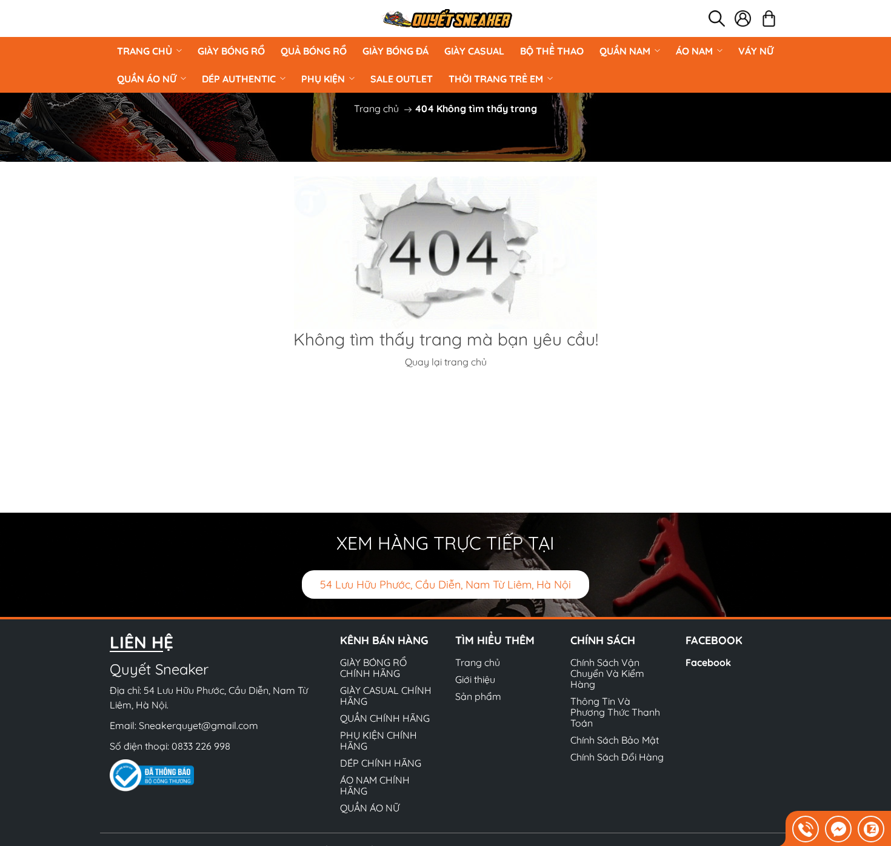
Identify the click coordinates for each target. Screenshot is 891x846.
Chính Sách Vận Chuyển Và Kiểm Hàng (607, 673)
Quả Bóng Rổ (314, 51)
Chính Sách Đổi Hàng (617, 757)
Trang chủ (144, 51)
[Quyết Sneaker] (447, 18)
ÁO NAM (694, 51)
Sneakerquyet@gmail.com (198, 725)
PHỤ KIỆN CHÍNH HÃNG (378, 740)
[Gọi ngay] (805, 829)
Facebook (708, 662)
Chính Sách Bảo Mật (614, 740)
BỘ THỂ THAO (552, 51)
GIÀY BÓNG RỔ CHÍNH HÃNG (373, 667)
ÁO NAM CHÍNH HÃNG (375, 785)
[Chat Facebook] (838, 829)
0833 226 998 (201, 746)
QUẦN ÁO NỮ (146, 79)
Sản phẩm (478, 696)
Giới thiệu (475, 679)
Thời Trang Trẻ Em (496, 79)
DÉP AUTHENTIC (239, 79)
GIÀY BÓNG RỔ (231, 51)
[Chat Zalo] (871, 829)
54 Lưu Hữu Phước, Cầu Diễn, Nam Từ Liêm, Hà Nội (445, 584)
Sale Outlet (401, 79)
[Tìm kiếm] (717, 18)
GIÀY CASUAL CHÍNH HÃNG (386, 695)
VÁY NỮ (755, 51)
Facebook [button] (714, 640)
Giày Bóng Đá (395, 51)
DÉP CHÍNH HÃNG (380, 763)
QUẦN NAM (624, 51)
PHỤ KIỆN (323, 79)
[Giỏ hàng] (769, 18)
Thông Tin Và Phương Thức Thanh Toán (615, 712)
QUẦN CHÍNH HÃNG (385, 718)
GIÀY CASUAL (474, 51)
